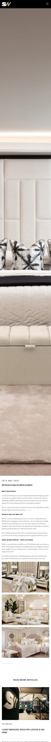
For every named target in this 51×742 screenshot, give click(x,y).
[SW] (6, 4)
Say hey (28, 510)
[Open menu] (47, 4)
